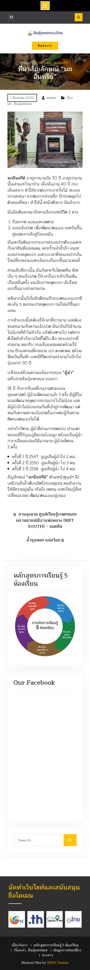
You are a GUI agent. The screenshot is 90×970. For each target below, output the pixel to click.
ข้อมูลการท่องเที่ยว (67, 950)
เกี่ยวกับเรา (20, 945)
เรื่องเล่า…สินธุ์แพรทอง (31, 950)
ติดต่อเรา (45, 45)
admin (51, 98)
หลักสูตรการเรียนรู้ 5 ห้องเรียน (56, 945)
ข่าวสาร (47, 955)
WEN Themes (58, 962)
